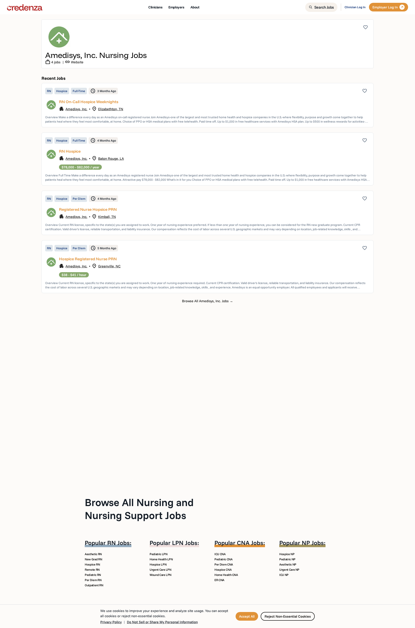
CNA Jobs (250, 543)
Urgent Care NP (289, 569)
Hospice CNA (222, 569)
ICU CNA (220, 554)
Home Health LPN (161, 559)
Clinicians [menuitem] (155, 7)
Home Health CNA (226, 574)
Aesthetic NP (287, 564)
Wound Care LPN (160, 574)
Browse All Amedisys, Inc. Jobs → (207, 301)
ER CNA (219, 580)
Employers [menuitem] (176, 7)
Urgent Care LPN (160, 569)
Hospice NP (287, 554)
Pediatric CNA (223, 559)
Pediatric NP (287, 559)
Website (74, 62)
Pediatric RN (93, 574)
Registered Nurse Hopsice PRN (88, 209)
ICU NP (284, 574)
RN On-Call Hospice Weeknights (88, 101)
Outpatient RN (94, 585)
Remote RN (92, 569)
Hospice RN (92, 564)
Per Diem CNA (223, 564)
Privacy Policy (111, 622)
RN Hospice (70, 151)
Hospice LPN (158, 564)
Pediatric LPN (158, 554)
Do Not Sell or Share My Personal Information (162, 622)
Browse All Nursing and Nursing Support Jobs (139, 509)
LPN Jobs (184, 543)
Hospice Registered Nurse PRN (88, 258)
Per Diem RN (93, 580)
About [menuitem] (195, 7)
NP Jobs (313, 543)
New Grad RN (93, 559)
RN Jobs (118, 543)
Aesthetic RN (93, 554)
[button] (208, 105)
